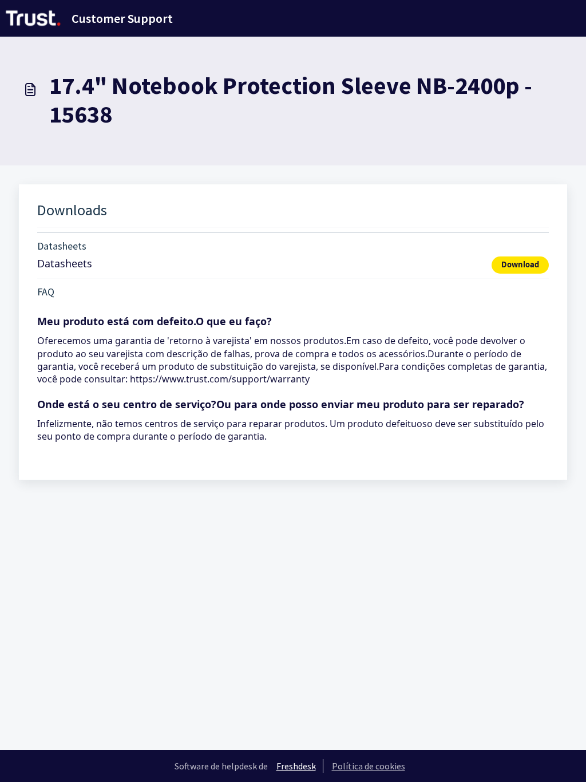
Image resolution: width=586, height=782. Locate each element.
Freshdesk (296, 766)
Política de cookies (368, 766)
